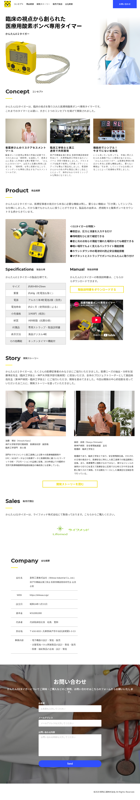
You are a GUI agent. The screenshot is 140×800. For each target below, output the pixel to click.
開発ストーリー (43, 4)
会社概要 (69, 4)
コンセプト (19, 4)
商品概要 (30, 4)
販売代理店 (57, 4)
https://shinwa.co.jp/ (39, 595)
